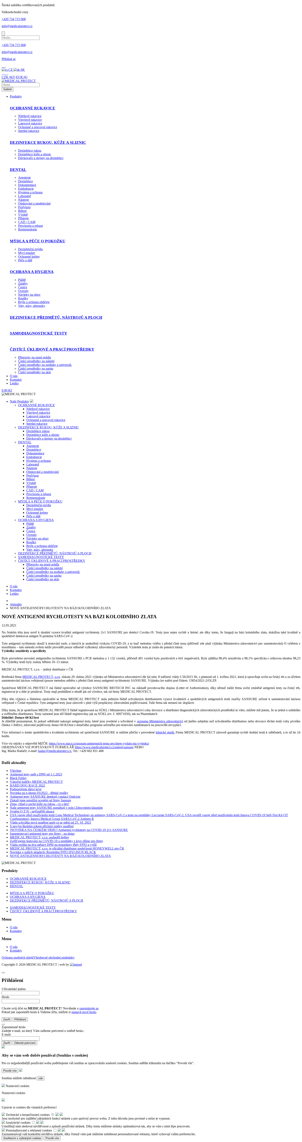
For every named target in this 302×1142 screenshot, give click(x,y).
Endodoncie (26, 188)
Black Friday (18, 778)
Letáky (14, 383)
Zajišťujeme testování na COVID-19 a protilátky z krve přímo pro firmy (56, 841)
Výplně (23, 214)
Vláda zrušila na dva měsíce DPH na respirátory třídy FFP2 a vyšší (53, 844)
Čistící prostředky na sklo (34, 372)
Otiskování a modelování (34, 203)
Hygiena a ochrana (30, 192)
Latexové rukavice (30, 123)
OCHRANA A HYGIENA (32, 272)
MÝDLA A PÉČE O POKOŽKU (37, 241)
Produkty (16, 96)
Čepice (22, 287)
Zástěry (23, 283)
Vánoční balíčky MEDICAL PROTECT (36, 781)
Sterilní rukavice (28, 131)
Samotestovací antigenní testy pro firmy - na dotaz (42, 833)
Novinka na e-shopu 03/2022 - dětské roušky (39, 793)
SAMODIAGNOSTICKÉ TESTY (38, 333)
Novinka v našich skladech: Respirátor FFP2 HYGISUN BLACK (53, 852)
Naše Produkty (19, 401)
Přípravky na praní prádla (34, 357)
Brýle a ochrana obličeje (34, 302)
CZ (11, 69)
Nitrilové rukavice (29, 116)
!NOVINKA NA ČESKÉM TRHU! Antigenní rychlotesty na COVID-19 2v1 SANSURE (69, 830)
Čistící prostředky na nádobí (36, 361)
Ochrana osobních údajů (17, 957)
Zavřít (6, 1019)
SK (22, 69)
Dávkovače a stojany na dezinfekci (40, 158)
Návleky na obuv (29, 294)
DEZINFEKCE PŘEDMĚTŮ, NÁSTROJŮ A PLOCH (56, 317)
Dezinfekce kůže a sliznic (34, 154)
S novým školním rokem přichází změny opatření (42, 826)
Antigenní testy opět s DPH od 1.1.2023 (36, 774)
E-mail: (6, 1034)
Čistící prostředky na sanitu (35, 368)
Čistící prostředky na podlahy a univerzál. (45, 365)
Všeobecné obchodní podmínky (54, 957)
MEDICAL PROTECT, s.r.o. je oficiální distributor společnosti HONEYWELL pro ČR (67, 848)
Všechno (15, 770)
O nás (13, 376)
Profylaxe (24, 207)
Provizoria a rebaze (30, 225)
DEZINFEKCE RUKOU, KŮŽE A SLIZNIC (48, 142)
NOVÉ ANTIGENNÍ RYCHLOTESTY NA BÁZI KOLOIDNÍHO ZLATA (60, 856)
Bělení (22, 211)
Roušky (23, 298)
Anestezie (24, 177)
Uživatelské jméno (14, 989)
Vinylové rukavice (30, 119)
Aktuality (16, 604)
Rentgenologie (27, 229)
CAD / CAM (26, 222)
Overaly (23, 291)
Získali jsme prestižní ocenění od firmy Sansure (40, 800)
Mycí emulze (26, 253)
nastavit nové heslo (83, 1012)
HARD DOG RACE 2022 (27, 785)
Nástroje (23, 199)
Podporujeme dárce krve (25, 789)
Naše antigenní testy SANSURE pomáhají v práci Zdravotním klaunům (56, 807)
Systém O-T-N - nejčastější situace (32, 811)
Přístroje (23, 218)
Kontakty (16, 379)
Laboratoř (24, 196)
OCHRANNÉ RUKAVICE (32, 108)
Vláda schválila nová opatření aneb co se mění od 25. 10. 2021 (50, 822)
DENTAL (18, 170)
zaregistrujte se (88, 1008)
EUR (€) (21, 77)
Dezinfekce (25, 181)
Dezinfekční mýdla (30, 249)
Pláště (22, 280)
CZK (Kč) (8, 77)
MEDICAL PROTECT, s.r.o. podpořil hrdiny (39, 837)
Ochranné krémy (29, 256)
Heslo (5, 997)
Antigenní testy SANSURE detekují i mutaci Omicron (45, 796)
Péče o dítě (25, 260)
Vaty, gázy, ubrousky (31, 305)
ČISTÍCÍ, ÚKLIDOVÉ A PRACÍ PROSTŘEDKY (52, 349)
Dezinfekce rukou (29, 150)
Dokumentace (27, 185)
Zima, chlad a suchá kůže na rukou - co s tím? (39, 804)
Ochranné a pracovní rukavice (37, 127)
